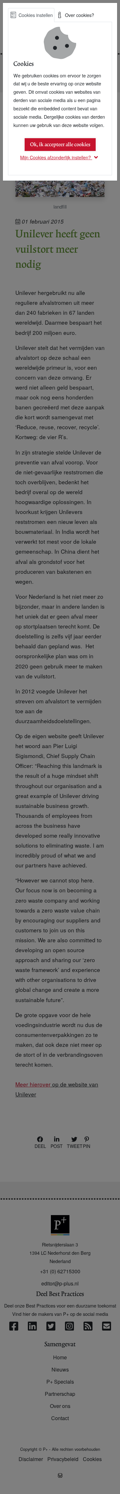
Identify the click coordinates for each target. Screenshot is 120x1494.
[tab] (31, 15)
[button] (60, 157)
